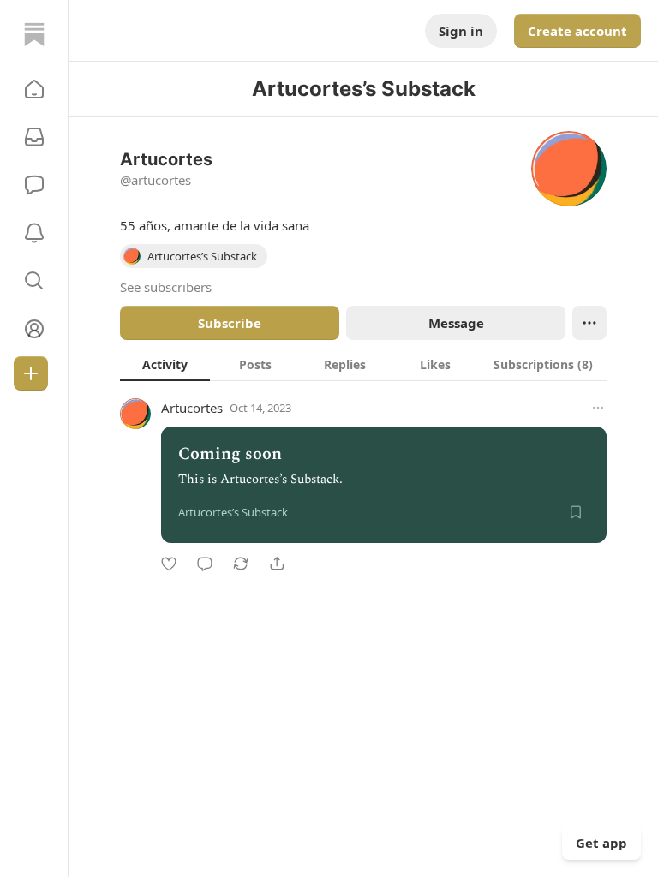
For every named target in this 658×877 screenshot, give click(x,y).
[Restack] (240, 563)
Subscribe (229, 322)
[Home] (34, 34)
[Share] (276, 563)
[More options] (598, 407)
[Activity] (34, 233)
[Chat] (34, 185)
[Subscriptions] (34, 137)
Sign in (461, 30)
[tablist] (363, 364)
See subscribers (166, 286)
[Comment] (204, 563)
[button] (34, 89)
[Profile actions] (589, 323)
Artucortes (192, 407)
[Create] (31, 373)
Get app (601, 842)
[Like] (168, 563)
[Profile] (34, 328)
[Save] (575, 512)
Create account (577, 30)
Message (456, 322)
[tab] (165, 364)
